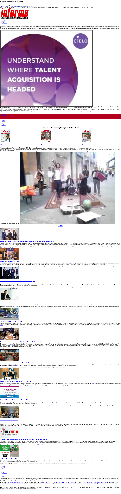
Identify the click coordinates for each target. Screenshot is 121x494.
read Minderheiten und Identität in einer (15, 482)
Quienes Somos (4, 23)
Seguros (3, 120)
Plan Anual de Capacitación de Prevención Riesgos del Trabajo (15, 399)
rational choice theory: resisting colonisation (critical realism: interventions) (97, 482)
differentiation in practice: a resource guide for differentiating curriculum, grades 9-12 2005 (17, 485)
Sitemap (3, 489)
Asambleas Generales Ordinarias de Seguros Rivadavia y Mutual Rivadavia (18, 362)
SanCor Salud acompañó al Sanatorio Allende (11, 321)
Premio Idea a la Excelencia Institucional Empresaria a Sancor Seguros (17, 281)
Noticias (3, 22)
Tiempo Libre (4, 125)
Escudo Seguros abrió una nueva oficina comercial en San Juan (15, 381)
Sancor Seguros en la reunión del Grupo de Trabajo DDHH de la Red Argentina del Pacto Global (23, 341)
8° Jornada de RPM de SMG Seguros (9, 420)
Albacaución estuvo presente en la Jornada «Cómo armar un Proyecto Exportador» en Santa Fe (23, 439)
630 (1, 144)
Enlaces (3, 21)
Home (3, 472)
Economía (3, 121)
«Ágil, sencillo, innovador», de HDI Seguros (11, 458)
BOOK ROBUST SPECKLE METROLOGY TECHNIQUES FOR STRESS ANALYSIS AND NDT (58, 482)
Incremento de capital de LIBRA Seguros (10, 302)
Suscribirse (4, 117)
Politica (3, 124)
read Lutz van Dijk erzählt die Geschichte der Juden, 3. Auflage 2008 (10, 483)
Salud (3, 123)
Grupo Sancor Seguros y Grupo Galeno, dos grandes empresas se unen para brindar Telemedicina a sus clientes (27, 241)
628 (82, 144)
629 (41, 144)
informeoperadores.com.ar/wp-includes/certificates (61, 483)
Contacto (3, 20)
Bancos (3, 122)
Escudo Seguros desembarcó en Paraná (9, 261)
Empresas (3, 118)
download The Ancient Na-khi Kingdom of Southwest (81, 483)
